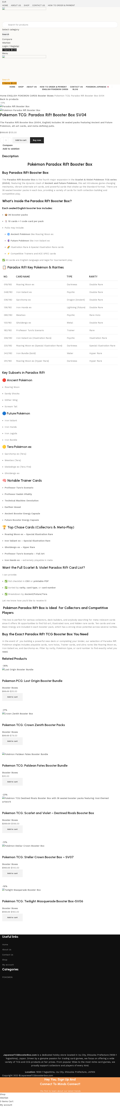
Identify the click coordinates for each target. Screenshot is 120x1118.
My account (8, 964)
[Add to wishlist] (6, 895)
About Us (6, 949)
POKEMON (7, 977)
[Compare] (6, 925)
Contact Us (7, 954)
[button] (12, 697)
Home (3, 95)
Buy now (37, 140)
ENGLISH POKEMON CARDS (22, 95)
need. (5, 651)
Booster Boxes (46, 95)
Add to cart (20, 140)
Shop (4, 959)
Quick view (14, 925)
